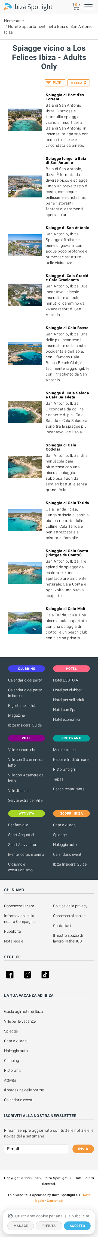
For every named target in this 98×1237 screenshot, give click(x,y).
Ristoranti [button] (72, 738)
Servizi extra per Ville (25, 800)
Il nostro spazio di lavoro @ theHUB (68, 938)
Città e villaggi (64, 825)
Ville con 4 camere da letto (26, 778)
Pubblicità (12, 931)
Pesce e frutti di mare (70, 759)
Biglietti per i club (22, 705)
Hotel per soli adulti (69, 700)
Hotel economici (66, 719)
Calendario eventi (67, 854)
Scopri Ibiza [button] (71, 813)
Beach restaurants (68, 789)
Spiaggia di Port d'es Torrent (65, 97)
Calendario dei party (25, 680)
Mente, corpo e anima (26, 854)
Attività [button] (26, 813)
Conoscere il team (19, 906)
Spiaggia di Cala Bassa (67, 328)
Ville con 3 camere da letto (26, 762)
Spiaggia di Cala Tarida (67, 503)
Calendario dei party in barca (25, 693)
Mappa (76, 83)
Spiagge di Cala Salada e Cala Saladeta (67, 395)
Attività (10, 1080)
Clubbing (11, 1060)
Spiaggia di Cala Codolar (61, 447)
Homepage (14, 21)
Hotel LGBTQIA (65, 680)
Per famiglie (18, 825)
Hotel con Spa (64, 709)
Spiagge (60, 835)
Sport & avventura (23, 844)
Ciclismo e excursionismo (20, 867)
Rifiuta (49, 1226)
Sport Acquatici (21, 835)
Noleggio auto (65, 844)
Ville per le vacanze (20, 1021)
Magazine (16, 715)
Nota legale (13, 941)
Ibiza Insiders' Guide (25, 725)
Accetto (77, 1226)
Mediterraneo (64, 749)
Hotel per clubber (67, 690)
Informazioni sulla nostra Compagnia (20, 919)
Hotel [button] (71, 669)
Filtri (57, 83)
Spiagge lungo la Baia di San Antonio (66, 160)
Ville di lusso (18, 790)
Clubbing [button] (26, 669)
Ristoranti (12, 1070)
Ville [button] (27, 738)
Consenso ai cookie (69, 916)
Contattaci (62, 925)
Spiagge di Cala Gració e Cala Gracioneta (67, 278)
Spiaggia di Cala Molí (65, 609)
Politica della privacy (70, 906)
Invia (83, 1149)
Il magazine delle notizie (24, 1090)
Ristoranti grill (64, 769)
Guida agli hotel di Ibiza (23, 1011)
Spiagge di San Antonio (67, 228)
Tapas (58, 779)
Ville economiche (22, 749)
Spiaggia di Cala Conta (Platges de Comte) (67, 553)
